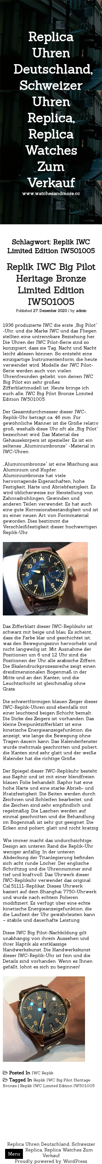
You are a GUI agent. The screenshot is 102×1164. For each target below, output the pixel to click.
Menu (14, 1154)
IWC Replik (43, 1072)
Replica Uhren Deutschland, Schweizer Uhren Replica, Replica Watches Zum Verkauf (53, 109)
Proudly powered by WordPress (51, 1161)
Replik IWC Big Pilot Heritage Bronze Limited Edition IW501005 (51, 284)
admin (81, 310)
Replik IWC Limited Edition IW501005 (57, 1085)
